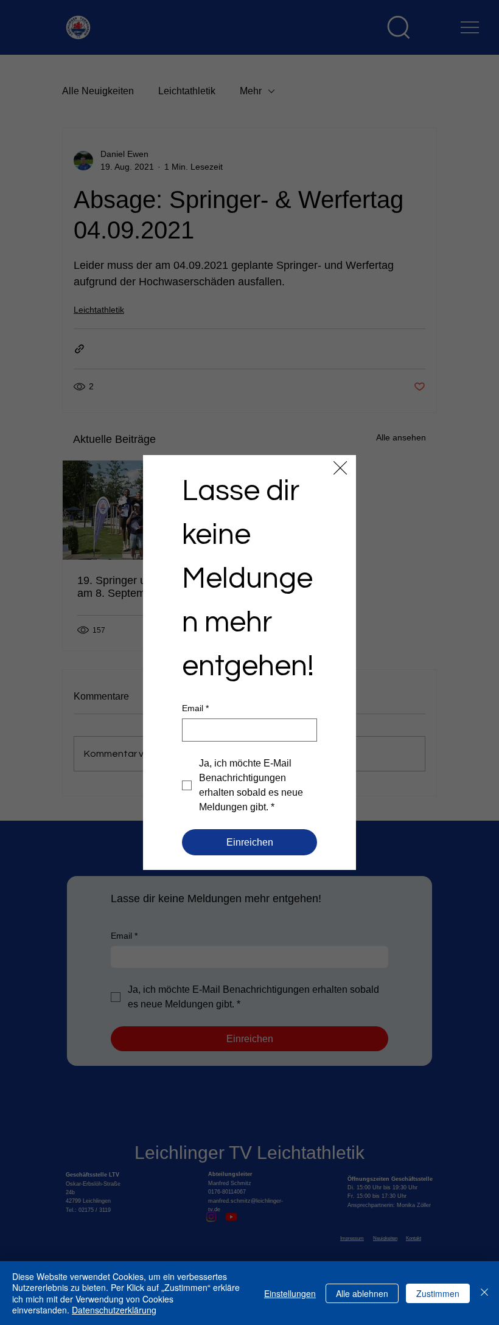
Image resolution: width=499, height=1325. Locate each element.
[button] (340, 468)
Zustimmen (437, 1293)
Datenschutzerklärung (114, 1310)
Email (195, 708)
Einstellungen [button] (290, 1293)
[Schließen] (484, 1293)
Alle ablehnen (362, 1293)
